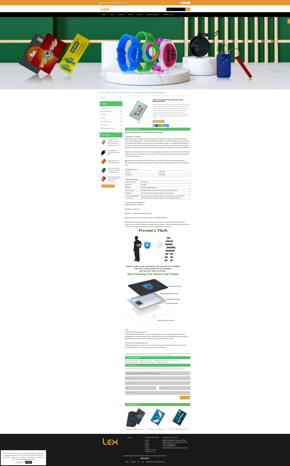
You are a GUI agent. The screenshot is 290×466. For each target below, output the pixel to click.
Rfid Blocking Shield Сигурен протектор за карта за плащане (136, 429)
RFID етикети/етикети (106, 121)
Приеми (29, 462)
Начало (104, 14)
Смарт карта (115, 92)
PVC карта (103, 118)
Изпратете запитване (152, 14)
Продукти (121, 14)
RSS (139, 462)
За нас (112, 14)
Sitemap (133, 462)
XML (143, 462)
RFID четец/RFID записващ (107, 128)
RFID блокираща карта (125, 92)
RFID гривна (104, 114)
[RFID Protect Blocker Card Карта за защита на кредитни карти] (179, 417)
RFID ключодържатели (106, 111)
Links (127, 462)
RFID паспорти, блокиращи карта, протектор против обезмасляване (158, 429)
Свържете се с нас (168, 14)
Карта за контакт (175, 360)
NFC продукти (104, 125)
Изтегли (139, 14)
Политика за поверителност (27, 459)
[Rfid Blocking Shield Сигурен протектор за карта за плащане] (136, 417)
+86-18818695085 (106, 2)
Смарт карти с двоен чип (131, 362)
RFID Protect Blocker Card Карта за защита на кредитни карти (180, 429)
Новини (130, 14)
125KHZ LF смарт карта (146, 360)
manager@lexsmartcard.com (122, 2)
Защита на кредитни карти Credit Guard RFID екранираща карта (149, 92)
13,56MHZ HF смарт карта (132, 360)
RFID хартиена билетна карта (147, 362)
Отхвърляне (19, 462)
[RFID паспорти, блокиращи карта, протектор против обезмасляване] (158, 417)
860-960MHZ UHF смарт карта (161, 360)
